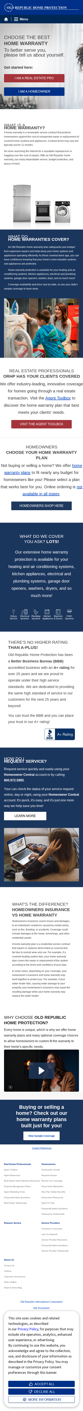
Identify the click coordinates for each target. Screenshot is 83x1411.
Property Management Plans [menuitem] (17, 1186)
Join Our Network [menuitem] (49, 1234)
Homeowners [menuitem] (49, 1164)
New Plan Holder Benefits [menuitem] (53, 1192)
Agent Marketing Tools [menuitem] (14, 1192)
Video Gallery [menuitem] (10, 1282)
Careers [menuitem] (7, 1271)
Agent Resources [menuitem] (12, 1175)
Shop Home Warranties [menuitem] (52, 1186)
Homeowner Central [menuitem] (51, 1170)
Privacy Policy (28, 1329)
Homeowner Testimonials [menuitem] (53, 1214)
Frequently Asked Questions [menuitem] (17, 1197)
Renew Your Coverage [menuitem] (52, 1181)
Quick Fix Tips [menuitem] (48, 1203)
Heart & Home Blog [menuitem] (13, 1288)
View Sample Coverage (41, 1136)
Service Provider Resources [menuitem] (54, 1240)
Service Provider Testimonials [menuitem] (55, 1251)
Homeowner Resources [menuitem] (52, 1197)
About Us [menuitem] (9, 1260)
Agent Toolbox (58, 398)
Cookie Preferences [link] (42, 1148)
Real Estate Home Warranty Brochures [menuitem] (22, 1181)
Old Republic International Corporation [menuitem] (41, 1301)
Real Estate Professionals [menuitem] (17, 1164)
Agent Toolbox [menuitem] (11, 1170)
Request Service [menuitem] (49, 1175)
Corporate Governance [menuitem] (14, 1276)
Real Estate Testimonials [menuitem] (15, 1203)
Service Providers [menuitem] (51, 1223)
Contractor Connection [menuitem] (52, 1229)
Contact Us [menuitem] (9, 1265)
